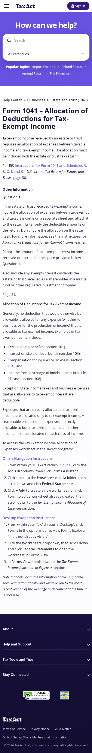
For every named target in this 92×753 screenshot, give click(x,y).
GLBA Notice (62, 729)
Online (65, 465)
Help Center (12, 100)
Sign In (80, 6)
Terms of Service (14, 729)
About (8, 629)
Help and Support (17, 644)
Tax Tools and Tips (18, 659)
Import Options (44, 66)
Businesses (36, 100)
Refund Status (72, 66)
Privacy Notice (40, 729)
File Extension (60, 73)
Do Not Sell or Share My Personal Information (35, 737)
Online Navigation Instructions (27, 458)
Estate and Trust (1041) (69, 100)
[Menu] (7, 6)
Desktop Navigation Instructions (29, 517)
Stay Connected (16, 675)
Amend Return (33, 73)
